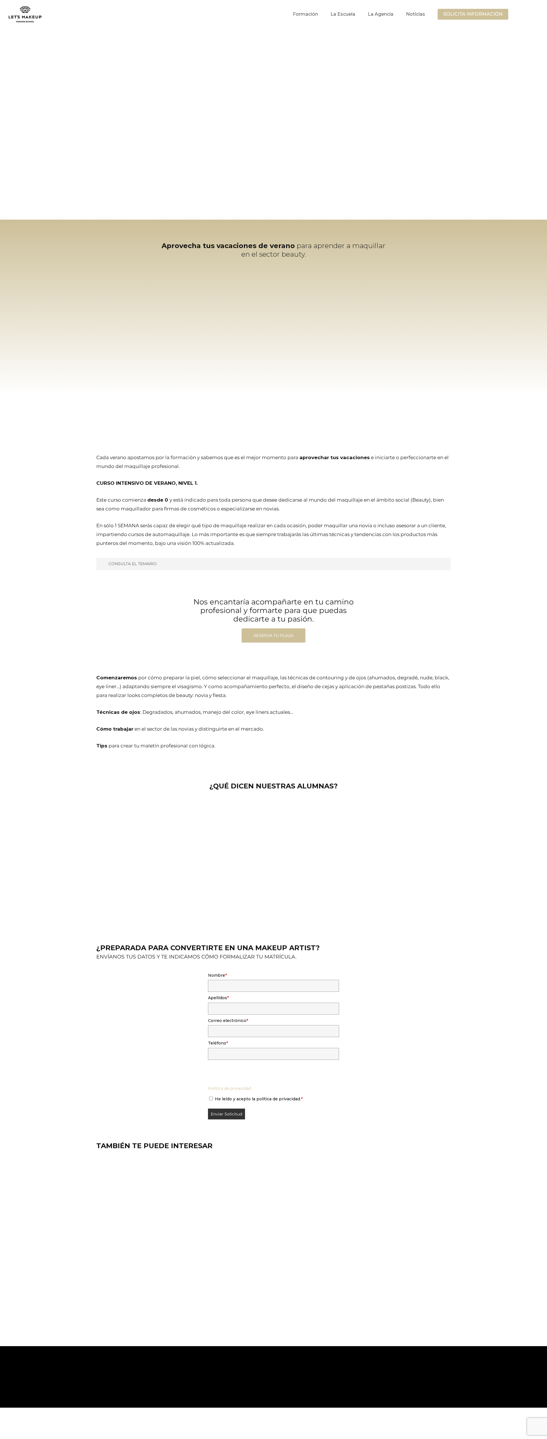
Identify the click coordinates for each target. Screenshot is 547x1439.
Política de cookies (197, 1423)
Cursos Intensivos (195, 1404)
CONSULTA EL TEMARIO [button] (133, 563)
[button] (387, 155)
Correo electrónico (228, 1020)
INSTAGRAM (146, 1432)
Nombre (217, 975)
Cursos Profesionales (154, 1404)
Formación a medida (154, 1413)
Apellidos (218, 997)
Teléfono (218, 1043)
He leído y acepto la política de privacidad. (259, 1098)
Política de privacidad (229, 1088)
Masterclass (228, 1404)
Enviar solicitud (226, 1114)
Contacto (229, 1423)
